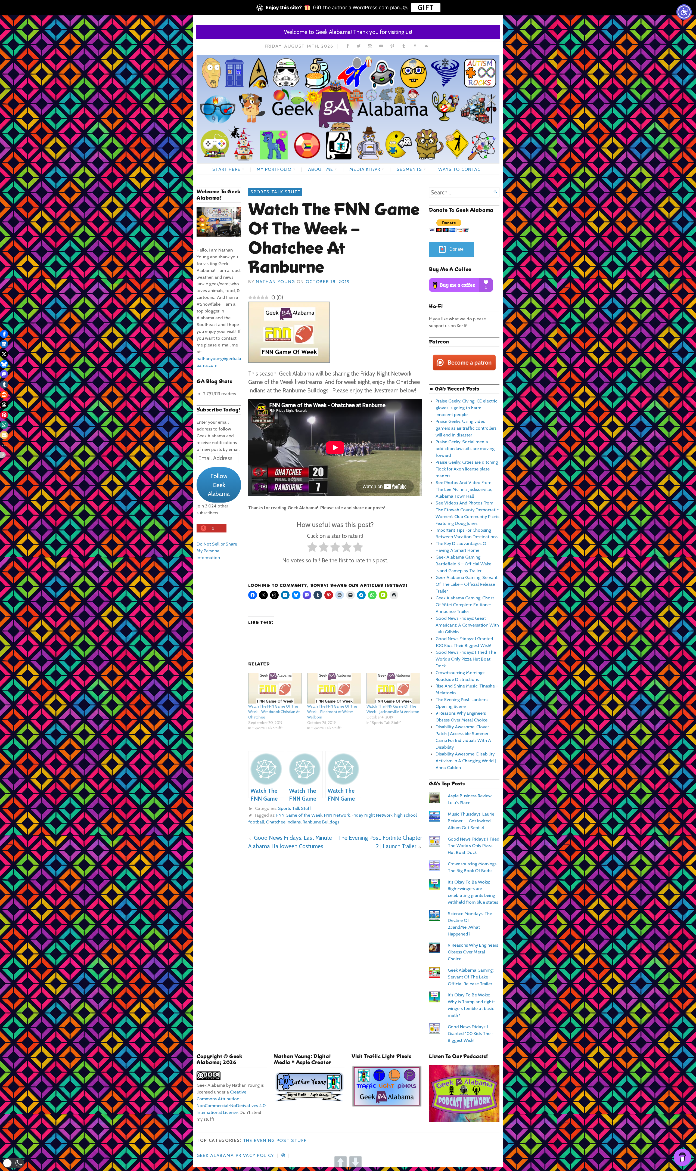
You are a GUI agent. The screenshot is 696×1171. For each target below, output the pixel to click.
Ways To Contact (460, 169)
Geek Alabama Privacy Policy (235, 1155)
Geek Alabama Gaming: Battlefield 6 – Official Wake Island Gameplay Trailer (463, 563)
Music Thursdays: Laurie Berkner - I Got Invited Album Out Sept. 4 (471, 820)
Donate (456, 249)
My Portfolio (274, 169)
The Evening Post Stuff (275, 1140)
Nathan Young (275, 281)
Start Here (226, 169)
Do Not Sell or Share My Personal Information (217, 550)
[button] (13, 1163)
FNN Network (337, 815)
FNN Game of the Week (299, 815)
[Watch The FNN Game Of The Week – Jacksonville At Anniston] (393, 688)
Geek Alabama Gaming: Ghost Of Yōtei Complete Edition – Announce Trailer (465, 604)
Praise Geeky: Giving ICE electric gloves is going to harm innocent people (466, 407)
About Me (320, 169)
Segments (409, 169)
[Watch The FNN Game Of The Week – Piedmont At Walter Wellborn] (334, 688)
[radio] (312, 548)
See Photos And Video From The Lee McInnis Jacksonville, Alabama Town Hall (464, 489)
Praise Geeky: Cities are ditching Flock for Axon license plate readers (467, 468)
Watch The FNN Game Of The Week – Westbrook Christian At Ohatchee (274, 712)
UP (340, 1162)
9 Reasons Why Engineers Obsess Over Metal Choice (473, 951)
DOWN (355, 1162)
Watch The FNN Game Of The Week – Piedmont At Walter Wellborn (332, 712)
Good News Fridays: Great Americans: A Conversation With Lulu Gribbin (467, 624)
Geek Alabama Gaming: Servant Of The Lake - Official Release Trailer (470, 976)
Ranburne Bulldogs (321, 822)
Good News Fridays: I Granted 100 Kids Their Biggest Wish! (470, 1033)
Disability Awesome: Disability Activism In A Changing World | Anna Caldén (466, 760)
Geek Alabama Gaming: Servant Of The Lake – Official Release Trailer (467, 584)
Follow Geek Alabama (219, 484)
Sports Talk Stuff (275, 191)
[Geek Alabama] (348, 109)
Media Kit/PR (364, 169)
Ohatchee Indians (283, 822)
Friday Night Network (372, 815)
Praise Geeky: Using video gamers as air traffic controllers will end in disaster (466, 428)
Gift (426, 7)
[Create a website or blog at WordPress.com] (283, 1155)
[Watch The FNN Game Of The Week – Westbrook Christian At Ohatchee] (275, 688)
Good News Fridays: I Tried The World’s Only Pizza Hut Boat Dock (466, 658)
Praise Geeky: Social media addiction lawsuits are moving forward (465, 448)
